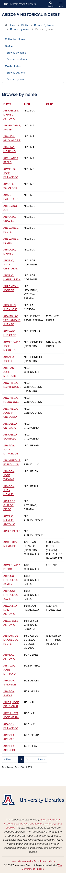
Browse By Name (44, 25)
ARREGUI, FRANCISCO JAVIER (10, 580)
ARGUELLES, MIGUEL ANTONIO (11, 114)
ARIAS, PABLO (11, 531)
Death (49, 103)
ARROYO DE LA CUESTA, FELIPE (10, 640)
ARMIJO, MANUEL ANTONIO (9, 520)
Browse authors (15, 72)
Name (7, 103)
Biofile (25, 25)
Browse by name (20, 29)
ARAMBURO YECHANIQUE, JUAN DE (12, 320)
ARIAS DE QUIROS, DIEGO (9, 505)
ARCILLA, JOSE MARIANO (9, 669)
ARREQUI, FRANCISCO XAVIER (10, 595)
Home (12, 25)
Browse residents (16, 59)
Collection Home (15, 39)
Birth (28, 103)
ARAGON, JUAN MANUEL (9, 490)
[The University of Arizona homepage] (19, 4)
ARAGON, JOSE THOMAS (9, 475)
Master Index (13, 66)
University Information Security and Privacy (33, 861)
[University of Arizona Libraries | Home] (33, 799)
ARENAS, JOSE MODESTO (9, 372)
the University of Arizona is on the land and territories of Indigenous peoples (33, 823)
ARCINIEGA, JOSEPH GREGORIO (10, 413)
